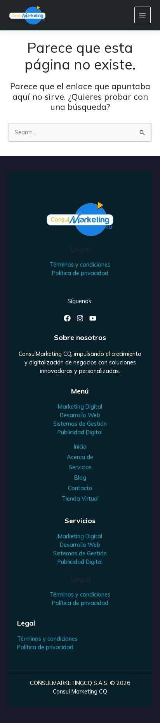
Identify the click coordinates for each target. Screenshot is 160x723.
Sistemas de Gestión (80, 423)
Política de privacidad (80, 273)
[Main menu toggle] (142, 15)
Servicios (80, 467)
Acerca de (80, 457)
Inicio (80, 446)
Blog (80, 477)
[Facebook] (67, 318)
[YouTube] (92, 318)
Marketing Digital (80, 406)
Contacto (80, 488)
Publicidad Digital (80, 432)
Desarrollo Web (80, 415)
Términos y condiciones (80, 264)
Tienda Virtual (80, 498)
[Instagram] (80, 318)
